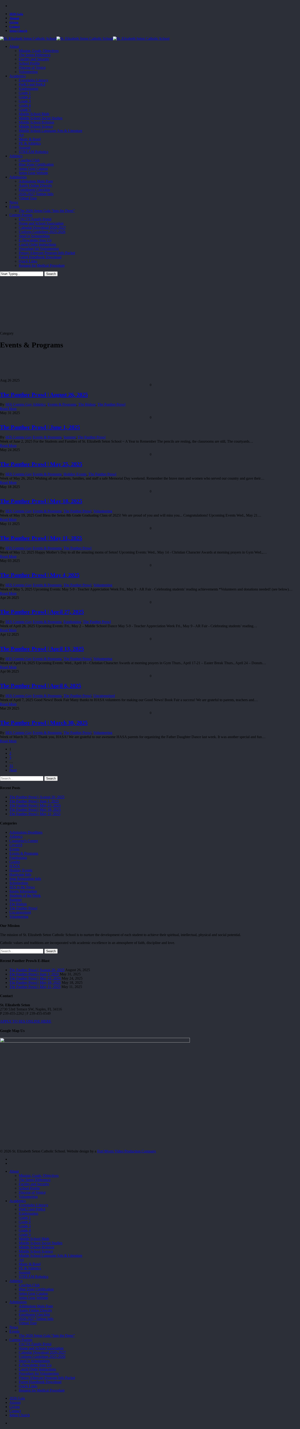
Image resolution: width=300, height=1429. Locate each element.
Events (14, 849)
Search (51, 274)
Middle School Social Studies (40, 1243)
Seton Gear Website (33, 1298)
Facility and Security (34, 1184)
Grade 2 (25, 1222)
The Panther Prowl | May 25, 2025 (41, 464)
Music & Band (30, 1264)
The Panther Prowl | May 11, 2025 (41, 538)
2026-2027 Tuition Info (36, 1319)
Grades (14, 862)
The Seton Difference (35, 1180)
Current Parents (20, 1340)
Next (13, 770)
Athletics (39, 404)
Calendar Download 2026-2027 (42, 1352)
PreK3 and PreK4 (32, 1209)
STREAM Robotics (33, 1277)
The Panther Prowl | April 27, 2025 (42, 612)
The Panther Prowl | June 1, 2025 (40, 427)
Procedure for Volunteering (39, 1373)
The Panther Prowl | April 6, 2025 (40, 686)
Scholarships (18, 883)
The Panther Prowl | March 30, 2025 (44, 723)
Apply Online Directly (35, 1310)
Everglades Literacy (33, 1205)
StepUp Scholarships (34, 1361)
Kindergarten (28, 1213)
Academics (17, 1201)
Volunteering (102, 511)
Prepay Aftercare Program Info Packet (47, 1378)
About (14, 1171)
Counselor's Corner (23, 841)
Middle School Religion (36, 1247)
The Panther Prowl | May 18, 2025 (41, 501)
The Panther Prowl (111, 404)
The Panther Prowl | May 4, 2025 (39, 575)
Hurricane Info (20, 874)
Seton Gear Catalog (33, 1293)
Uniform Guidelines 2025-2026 (42, 1357)
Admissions (18, 1302)
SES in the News (22, 887)
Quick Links (28, 1386)
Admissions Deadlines (25, 832)
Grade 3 (25, 1226)
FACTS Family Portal (35, 1344)
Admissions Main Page (36, 1306)
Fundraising (72, 622)
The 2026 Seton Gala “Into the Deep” (47, 1336)
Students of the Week (25, 895)
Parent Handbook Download (40, 1382)
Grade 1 (25, 1218)
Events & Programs (62, 404)
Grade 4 (25, 1230)
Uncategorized (104, 696)
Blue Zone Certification (36, 1289)
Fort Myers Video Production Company (126, 1151)
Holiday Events (75, 474)
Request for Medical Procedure (42, 1390)
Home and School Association (41, 1348)
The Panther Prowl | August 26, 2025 (44, 395)
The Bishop (87, 404)
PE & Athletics (30, 1268)
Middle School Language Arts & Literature (50, 1256)
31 (11, 766)
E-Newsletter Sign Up (35, 1365)
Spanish (24, 1272)
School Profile (29, 1188)
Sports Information (23, 891)
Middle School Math (34, 1239)
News (13, 1327)
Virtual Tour (28, 1323)
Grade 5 (25, 1234)
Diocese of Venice (32, 1192)
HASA (14, 866)
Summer (70, 437)
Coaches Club (29, 1285)
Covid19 (15, 845)
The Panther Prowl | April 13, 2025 (42, 649)
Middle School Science (36, 1251)
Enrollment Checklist (34, 1314)
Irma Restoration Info (25, 879)
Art (21, 1260)
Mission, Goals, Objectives (39, 1175)
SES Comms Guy (18, 404)
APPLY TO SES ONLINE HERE (25, 1021)
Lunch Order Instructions (37, 1369)
